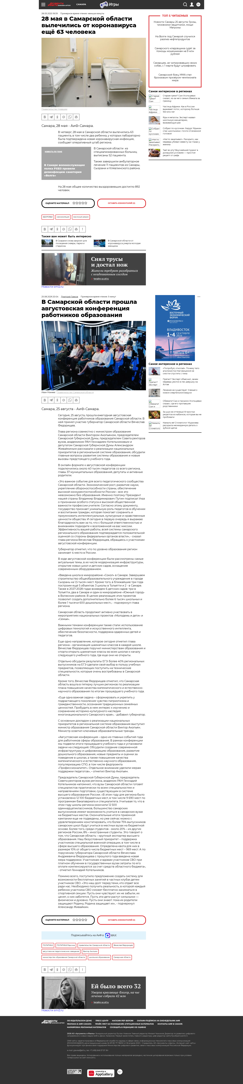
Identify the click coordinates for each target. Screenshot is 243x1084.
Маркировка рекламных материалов (86, 1027)
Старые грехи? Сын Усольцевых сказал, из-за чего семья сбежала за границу (181, 98)
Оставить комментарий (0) (121, 203)
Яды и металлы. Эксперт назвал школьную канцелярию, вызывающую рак (179, 120)
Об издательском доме (79, 1021)
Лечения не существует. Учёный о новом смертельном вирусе (180, 391)
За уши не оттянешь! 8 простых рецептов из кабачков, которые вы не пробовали (182, 414)
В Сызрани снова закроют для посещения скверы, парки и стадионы (71, 243)
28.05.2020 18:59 (49, 13)
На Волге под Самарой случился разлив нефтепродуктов (175, 38)
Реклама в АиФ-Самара (79, 1024)
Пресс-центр (102, 1021)
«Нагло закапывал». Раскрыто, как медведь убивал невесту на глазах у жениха (181, 142)
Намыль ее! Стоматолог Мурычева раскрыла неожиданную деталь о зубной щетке (180, 425)
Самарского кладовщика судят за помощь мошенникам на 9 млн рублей (175, 51)
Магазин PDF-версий (122, 1021)
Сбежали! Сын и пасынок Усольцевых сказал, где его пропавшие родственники (182, 403)
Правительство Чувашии (54, 109)
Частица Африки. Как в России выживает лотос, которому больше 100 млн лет (181, 109)
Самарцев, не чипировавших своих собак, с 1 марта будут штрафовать (175, 64)
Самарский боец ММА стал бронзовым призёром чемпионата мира (175, 77)
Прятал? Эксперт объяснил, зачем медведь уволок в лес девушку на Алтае (180, 382)
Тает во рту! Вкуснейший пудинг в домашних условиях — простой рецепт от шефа (180, 153)
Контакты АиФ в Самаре (170, 1024)
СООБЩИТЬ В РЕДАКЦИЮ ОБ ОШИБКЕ (128, 1027)
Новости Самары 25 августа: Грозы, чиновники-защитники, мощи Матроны (175, 25)
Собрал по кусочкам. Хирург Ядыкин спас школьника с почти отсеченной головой (182, 131)
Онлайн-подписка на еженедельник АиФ (158, 1021)
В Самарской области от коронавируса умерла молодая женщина (124, 243)
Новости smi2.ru (52, 286)
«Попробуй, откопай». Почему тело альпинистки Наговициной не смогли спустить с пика (181, 371)
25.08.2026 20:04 (49, 296)
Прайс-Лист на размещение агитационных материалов (124, 1024)
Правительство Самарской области (75, 392)
